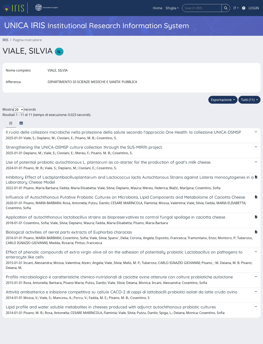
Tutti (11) (248, 99)
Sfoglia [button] (171, 8)
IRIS (5, 40)
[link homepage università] (46, 8)
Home (157, 8)
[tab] (11, 123)
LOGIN (254, 8)
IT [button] (234, 8)
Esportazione (221, 99)
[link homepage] (15, 8)
